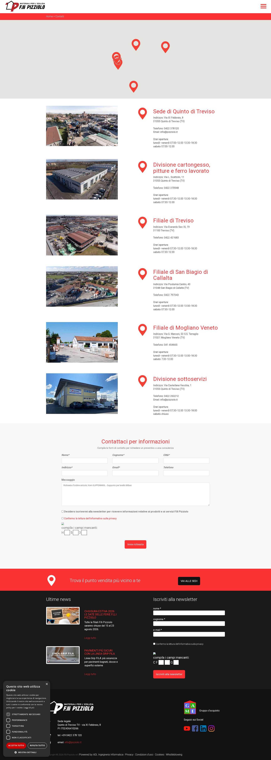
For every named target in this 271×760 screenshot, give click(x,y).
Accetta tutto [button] (16, 745)
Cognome (118, 454)
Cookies (159, 754)
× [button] (46, 684)
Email (116, 467)
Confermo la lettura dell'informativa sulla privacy (90, 518)
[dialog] (26, 719)
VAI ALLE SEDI (189, 581)
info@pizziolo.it (73, 742)
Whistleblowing (174, 754)
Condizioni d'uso (144, 754)
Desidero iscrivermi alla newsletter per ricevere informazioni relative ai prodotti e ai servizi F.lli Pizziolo (126, 511)
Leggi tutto (90, 637)
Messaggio (68, 479)
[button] (136, 45)
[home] (138, 6)
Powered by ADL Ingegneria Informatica (101, 754)
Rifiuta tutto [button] (37, 745)
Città (166, 454)
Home (49, 16)
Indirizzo (66, 467)
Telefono (168, 467)
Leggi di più (29, 707)
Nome (65, 454)
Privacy (129, 754)
